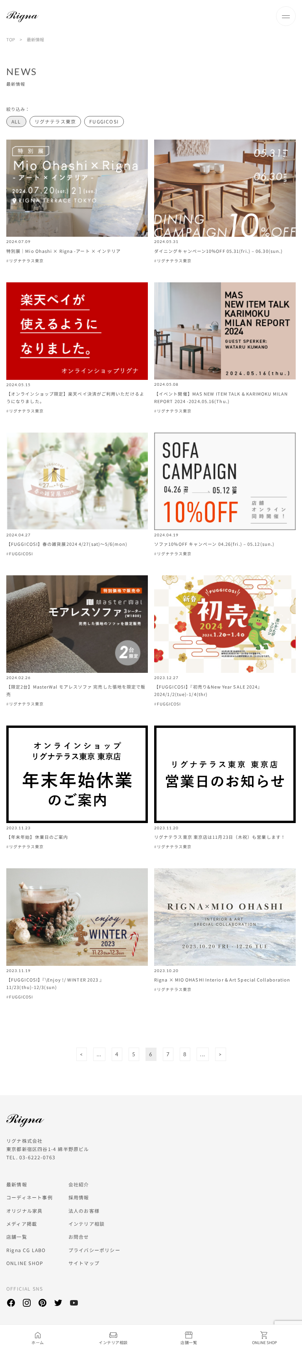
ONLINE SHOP (24, 1263)
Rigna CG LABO (26, 1250)
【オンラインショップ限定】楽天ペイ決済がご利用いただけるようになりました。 (75, 397)
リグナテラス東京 (55, 121)
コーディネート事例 (29, 1197)
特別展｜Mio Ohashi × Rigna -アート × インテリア (63, 251)
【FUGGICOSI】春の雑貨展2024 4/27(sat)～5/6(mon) (66, 544)
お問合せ (78, 1236)
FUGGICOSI (104, 121)
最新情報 (16, 1184)
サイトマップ (83, 1263)
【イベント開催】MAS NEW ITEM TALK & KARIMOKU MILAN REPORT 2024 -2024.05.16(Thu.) (221, 397)
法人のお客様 (83, 1210)
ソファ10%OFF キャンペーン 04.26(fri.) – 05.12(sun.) (214, 544)
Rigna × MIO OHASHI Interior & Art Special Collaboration (222, 979)
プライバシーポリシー (94, 1250)
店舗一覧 (16, 1236)
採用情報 (78, 1197)
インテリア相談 (86, 1223)
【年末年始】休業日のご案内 (37, 837)
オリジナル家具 (24, 1210)
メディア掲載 (21, 1223)
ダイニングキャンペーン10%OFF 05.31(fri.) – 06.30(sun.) (218, 251)
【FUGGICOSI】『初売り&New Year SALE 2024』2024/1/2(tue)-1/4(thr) (208, 690)
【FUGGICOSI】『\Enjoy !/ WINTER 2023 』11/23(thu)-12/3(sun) (55, 983)
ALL (16, 121)
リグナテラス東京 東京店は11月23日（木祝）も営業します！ (219, 837)
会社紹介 (78, 1184)
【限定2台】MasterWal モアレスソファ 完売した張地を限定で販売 (76, 690)
